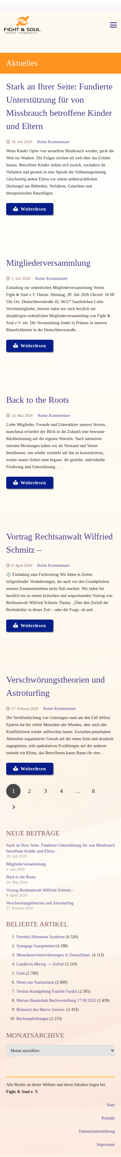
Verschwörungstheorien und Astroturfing (39, 903)
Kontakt (108, 1118)
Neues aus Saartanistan (35, 982)
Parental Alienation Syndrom (40, 937)
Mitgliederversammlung (48, 263)
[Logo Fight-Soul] (22, 25)
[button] (113, 24)
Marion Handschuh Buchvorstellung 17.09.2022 (56, 1000)
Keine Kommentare (53, 142)
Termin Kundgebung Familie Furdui (46, 991)
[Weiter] (13, 807)
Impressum (106, 1144)
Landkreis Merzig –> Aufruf (40, 964)
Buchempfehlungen (32, 1018)
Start (111, 1105)
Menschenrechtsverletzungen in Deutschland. (53, 955)
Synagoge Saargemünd (35, 946)
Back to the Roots (37, 400)
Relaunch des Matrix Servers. (40, 1009)
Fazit (20, 973)
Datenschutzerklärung (97, 1131)
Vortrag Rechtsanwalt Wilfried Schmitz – (40, 890)
